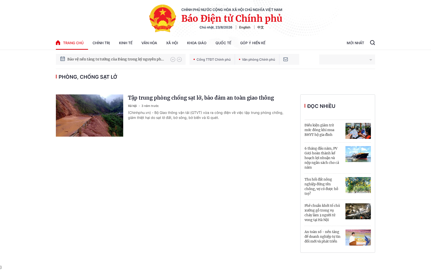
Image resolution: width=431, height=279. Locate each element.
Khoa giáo (197, 43)
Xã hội (172, 43)
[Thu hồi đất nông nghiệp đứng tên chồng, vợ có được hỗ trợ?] (358, 185)
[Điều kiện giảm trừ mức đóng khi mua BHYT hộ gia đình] (358, 131)
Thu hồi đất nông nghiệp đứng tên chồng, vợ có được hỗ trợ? (321, 186)
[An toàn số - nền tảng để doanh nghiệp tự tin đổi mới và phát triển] (358, 238)
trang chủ (73, 43)
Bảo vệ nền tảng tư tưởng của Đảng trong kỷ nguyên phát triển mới (116, 59)
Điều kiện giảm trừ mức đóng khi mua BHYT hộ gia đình (319, 130)
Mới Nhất (355, 43)
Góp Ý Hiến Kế (252, 43)
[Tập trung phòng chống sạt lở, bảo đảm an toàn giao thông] (89, 115)
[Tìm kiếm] (372, 43)
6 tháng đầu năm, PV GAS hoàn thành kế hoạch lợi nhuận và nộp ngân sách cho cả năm (322, 158)
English (244, 27)
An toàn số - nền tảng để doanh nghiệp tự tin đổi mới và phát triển (322, 237)
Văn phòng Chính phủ (258, 59)
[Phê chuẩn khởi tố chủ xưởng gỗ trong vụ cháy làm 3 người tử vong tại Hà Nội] (358, 211)
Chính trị (101, 43)
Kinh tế (125, 43)
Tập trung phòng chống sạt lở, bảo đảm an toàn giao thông (201, 98)
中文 (260, 27)
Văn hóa (149, 43)
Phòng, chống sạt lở (88, 77)
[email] (285, 59)
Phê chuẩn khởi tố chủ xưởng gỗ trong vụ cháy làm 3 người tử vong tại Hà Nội (322, 213)
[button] (172, 59)
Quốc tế (223, 43)
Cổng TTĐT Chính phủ (214, 59)
